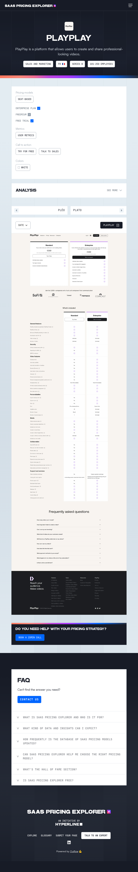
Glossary (46, 835)
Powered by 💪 (69, 851)
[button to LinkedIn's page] (69, 842)
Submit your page (66, 835)
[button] (129, 5)
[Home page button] (30, 5)
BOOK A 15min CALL (30, 637)
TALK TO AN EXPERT (95, 835)
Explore (32, 835)
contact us (29, 699)
